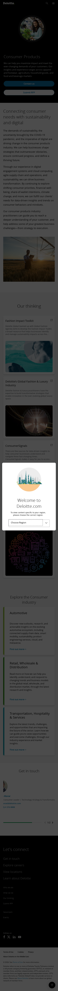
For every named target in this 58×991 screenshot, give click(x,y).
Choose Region (18, 522)
